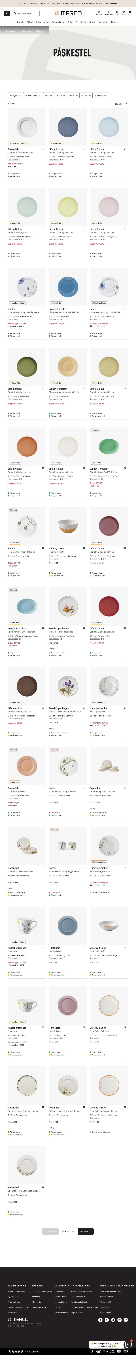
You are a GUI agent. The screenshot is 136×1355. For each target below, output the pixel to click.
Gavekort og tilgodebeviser (18, 1307)
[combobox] (68, 1231)
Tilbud (30, 22)
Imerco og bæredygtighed (81, 1291)
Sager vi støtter (77, 1312)
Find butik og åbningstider (41, 1291)
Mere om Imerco (61, 1312)
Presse (57, 1307)
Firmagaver (59, 1291)
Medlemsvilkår (106, 1302)
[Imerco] (68, 13)
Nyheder (115, 22)
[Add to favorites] (43, 149)
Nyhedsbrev (105, 1307)
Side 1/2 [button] (66, 1231)
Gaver (92, 22)
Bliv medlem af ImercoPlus (111, 1291)
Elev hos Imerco (61, 1296)
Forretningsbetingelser (80, 1302)
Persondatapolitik (78, 1296)
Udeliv (83, 22)
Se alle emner (13, 1312)
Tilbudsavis (36, 1302)
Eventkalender (105, 1312)
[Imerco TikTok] (113, 1320)
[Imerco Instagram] (107, 1320)
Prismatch (35, 1296)
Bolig (70, 22)
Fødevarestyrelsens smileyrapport (84, 1307)
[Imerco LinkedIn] (126, 1320)
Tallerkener (26, 31)
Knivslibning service (39, 1307)
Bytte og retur (13, 1296)
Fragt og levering (15, 1302)
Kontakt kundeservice (16, 1291)
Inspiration (103, 22)
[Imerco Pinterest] (119, 1320)
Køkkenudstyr (42, 22)
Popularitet (118, 103)
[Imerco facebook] (100, 1320)
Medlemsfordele (106, 1296)
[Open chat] (7, 13)
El (76, 22)
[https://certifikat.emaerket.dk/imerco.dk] (125, 1351)
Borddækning (58, 22)
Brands (20, 22)
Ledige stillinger (61, 1302)
